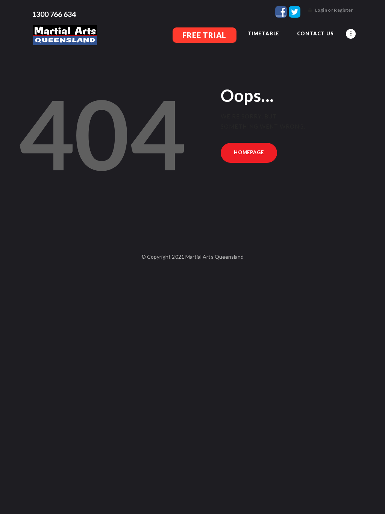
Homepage (249, 152)
